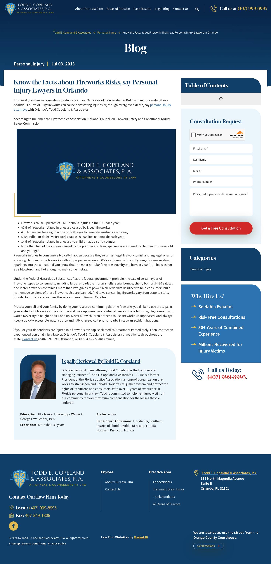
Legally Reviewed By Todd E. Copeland (101, 361)
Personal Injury (106, 32)
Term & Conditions (34, 543)
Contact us (30, 339)
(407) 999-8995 (252, 8)
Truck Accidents (164, 497)
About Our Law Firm (89, 9)
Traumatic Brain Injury (168, 489)
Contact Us (181, 9)
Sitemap (14, 543)
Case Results (142, 9)
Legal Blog (162, 9)
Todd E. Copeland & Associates (72, 32)
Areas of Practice (118, 9)
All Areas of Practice (166, 504)
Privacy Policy (57, 543)
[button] (197, 9)
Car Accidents (162, 482)
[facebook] (13, 526)
